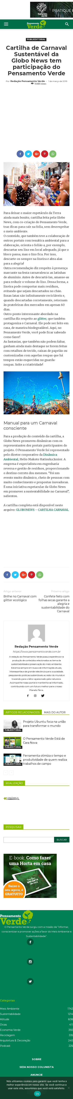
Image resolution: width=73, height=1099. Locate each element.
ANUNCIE (36, 1074)
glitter (42, 318)
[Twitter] (44, 696)
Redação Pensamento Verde (27, 81)
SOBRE (36, 1059)
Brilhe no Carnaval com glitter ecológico (20, 598)
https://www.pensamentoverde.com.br (36, 651)
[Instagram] (37, 696)
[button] (67, 24)
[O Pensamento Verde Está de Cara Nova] (12, 743)
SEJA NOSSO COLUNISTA (36, 1067)
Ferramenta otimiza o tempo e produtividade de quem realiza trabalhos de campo (45, 759)
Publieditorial (36, 39)
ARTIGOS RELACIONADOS (23, 712)
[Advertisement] (36, 118)
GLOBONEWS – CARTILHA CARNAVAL (42, 510)
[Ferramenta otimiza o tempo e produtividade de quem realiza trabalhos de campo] (12, 760)
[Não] (68, 1088)
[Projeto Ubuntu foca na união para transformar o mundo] (12, 726)
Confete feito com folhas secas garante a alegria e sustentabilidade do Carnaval (54, 604)
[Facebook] (29, 696)
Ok (37, 1093)
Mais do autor (55, 712)
